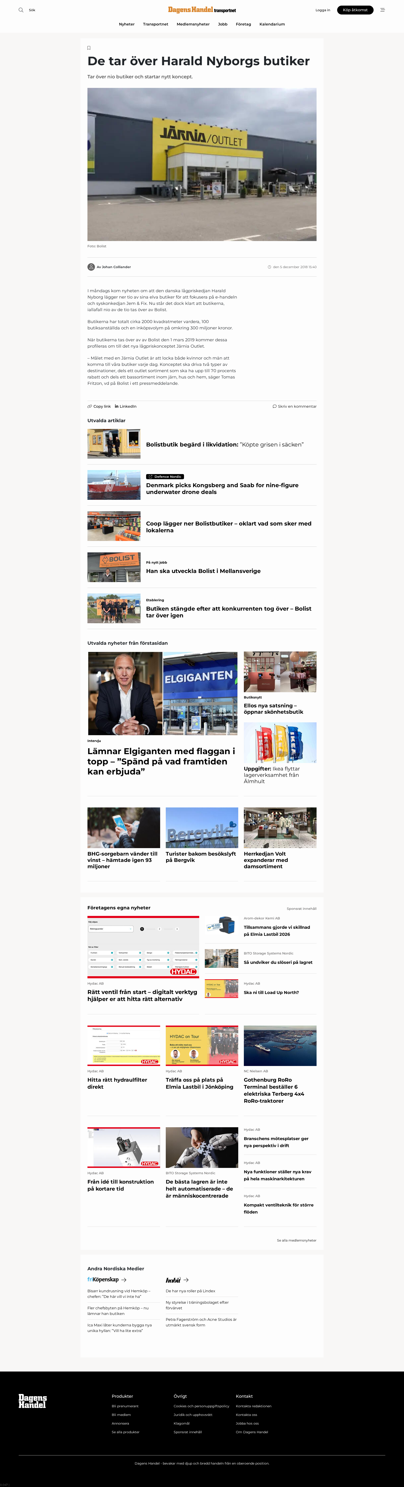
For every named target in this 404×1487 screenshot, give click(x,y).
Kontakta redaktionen (253, 1406)
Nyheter (127, 24)
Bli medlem (121, 1415)
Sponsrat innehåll (188, 1432)
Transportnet (155, 24)
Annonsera (120, 1423)
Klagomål (182, 1423)
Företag (243, 24)
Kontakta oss (246, 1415)
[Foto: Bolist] (202, 164)
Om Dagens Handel (252, 1432)
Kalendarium (272, 24)
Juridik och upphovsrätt (193, 1415)
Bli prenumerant (125, 1406)
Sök (32, 10)
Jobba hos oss (247, 1423)
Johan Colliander (116, 267)
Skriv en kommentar (297, 406)
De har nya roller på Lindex (190, 1291)
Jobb (222, 24)
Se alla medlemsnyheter (297, 1240)
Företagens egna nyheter (119, 908)
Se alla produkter (126, 1432)
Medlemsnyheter (193, 24)
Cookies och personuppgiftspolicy (201, 1406)
